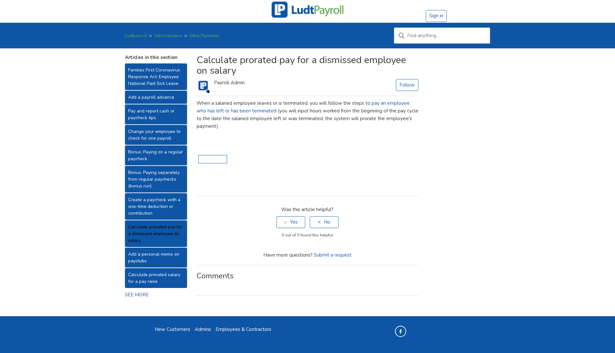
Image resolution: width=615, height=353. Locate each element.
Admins (203, 329)
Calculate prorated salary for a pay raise (154, 278)
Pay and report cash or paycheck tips (151, 114)
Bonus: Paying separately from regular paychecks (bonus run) (154, 179)
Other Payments (204, 36)
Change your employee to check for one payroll (154, 134)
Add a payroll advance (151, 97)
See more (137, 294)
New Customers (172, 329)
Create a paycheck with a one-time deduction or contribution (154, 206)
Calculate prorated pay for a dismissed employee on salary (155, 233)
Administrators (168, 36)
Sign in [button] (436, 15)
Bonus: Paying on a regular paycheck (155, 155)
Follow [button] (407, 85)
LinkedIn (219, 183)
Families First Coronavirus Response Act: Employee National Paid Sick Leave (154, 76)
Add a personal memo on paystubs (153, 257)
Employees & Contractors (243, 329)
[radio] (290, 222)
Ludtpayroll (136, 36)
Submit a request (332, 255)
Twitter (210, 183)
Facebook (201, 183)
